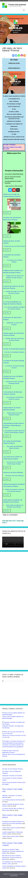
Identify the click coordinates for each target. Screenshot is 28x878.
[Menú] (24, 10)
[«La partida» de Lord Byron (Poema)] (14, 262)
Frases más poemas (17, 4)
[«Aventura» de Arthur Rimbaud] (14, 475)
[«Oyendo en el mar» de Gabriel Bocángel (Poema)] (14, 383)
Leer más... (6, 212)
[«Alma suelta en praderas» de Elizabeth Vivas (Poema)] (14, 507)
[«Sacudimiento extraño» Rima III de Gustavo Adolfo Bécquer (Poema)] (14, 432)
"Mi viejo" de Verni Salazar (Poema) (12, 769)
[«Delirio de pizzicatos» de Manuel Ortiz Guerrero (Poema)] (14, 491)
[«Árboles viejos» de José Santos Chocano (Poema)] (14, 340)
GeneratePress (14, 875)
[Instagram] (21, 55)
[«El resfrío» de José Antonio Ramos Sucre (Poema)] (14, 232)
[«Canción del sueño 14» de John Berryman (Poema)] (14, 293)
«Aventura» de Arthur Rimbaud (13, 472)
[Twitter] (16, 55)
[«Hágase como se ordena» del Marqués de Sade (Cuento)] (14, 277)
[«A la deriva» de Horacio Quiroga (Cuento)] (14, 367)
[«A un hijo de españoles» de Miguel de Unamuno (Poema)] (14, 309)
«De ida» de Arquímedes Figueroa (14, 349)
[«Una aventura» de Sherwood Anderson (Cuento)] (14, 399)
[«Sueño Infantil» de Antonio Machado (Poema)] (14, 414)
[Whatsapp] (19, 55)
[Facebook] (13, 55)
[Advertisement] (14, 611)
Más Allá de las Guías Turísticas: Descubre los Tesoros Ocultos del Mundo (12, 857)
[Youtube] (14, 190)
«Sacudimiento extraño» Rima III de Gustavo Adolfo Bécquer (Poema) (13, 425)
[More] (24, 55)
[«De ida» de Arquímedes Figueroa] (14, 352)
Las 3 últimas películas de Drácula (12, 800)
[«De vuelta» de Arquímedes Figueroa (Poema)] (14, 448)
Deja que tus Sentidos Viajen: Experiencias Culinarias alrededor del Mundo (13, 851)
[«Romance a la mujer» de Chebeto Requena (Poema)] (14, 209)
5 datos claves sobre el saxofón (11, 827)
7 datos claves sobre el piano (10, 836)
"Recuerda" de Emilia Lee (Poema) (12, 775)
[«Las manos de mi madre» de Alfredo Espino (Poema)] (14, 464)
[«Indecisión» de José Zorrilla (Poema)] (14, 324)
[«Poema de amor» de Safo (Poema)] (14, 246)
